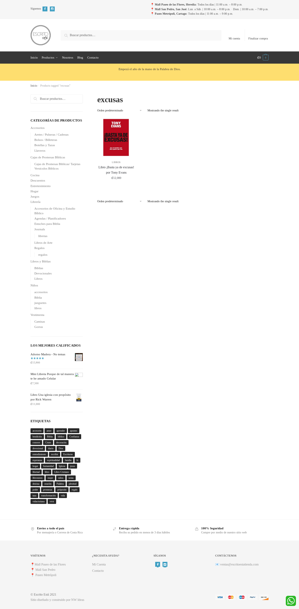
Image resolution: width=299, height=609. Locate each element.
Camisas (39, 321)
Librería (35, 201)
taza (34, 495)
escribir (54, 454)
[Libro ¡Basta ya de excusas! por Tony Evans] (116, 137)
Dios (61, 448)
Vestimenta (37, 314)
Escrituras (68, 454)
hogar (35, 466)
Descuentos (38, 180)
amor (49, 430)
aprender (61, 430)
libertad (36, 472)
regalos (42, 254)
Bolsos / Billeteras (45, 139)
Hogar (34, 191)
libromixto (38, 477)
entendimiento (39, 454)
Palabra (60, 483)
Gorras (38, 326)
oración (47, 483)
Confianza (74, 436)
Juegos (35, 196)
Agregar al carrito (116, 186)
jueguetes (40, 302)
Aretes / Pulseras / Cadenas (51, 134)
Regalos (39, 248)
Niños (34, 285)
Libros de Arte (43, 242)
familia (68, 460)
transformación (48, 495)
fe (77, 460)
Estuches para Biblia (47, 223)
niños (60, 477)
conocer (36, 442)
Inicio (34, 85)
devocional (38, 448)
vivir (52, 501)
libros (37, 308)
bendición (37, 436)
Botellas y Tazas (44, 145)
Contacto (98, 570)
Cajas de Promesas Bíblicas (48, 157)
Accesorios (38, 127)
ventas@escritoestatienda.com (239, 564)
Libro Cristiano (61, 472)
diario (50, 448)
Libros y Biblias (41, 261)
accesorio (37, 430)
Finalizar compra (258, 38)
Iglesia (62, 466)
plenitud (72, 483)
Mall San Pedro (45, 569)
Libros (116, 162)
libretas (42, 236)
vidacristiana (39, 501)
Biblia (38, 297)
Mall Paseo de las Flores (50, 564)
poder (35, 489)
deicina (36, 483)
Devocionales (43, 273)
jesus (72, 466)
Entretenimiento (41, 186)
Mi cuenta (234, 38)
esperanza (37, 460)
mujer (50, 477)
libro (47, 472)
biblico (61, 436)
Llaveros (39, 150)
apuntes (73, 430)
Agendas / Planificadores (50, 218)
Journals (39, 229)
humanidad (48, 466)
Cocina (35, 175)
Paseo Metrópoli (45, 575)
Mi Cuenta (99, 564)
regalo (74, 489)
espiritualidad (53, 460)
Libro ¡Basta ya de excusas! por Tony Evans (116, 169)
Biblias (38, 268)
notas (71, 477)
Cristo (48, 442)
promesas (47, 489)
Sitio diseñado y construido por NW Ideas (57, 599)
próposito (62, 489)
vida (63, 495)
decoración (61, 442)
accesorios (41, 292)
